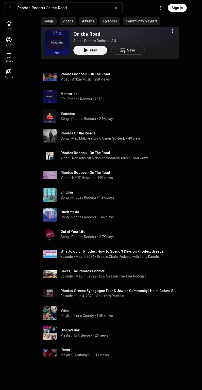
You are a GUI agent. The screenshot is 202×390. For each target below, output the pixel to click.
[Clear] (116, 8)
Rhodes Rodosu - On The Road (85, 74)
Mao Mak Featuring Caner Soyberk (98, 138)
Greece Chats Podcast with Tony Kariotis (128, 257)
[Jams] (112, 352)
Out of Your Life (73, 232)
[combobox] (69, 8)
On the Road (86, 34)
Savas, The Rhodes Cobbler (83, 271)
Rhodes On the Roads (78, 133)
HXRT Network (83, 178)
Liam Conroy (84, 316)
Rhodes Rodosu (96, 41)
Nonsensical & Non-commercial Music (101, 158)
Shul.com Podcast (110, 296)
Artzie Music (82, 79)
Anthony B (82, 355)
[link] (9, 26)
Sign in (177, 8)
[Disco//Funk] (112, 333)
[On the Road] (57, 43)
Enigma (67, 192)
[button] (57, 43)
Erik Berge (82, 335)
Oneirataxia (70, 212)
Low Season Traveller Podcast (122, 276)
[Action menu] (172, 31)
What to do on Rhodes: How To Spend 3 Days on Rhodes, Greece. (112, 251)
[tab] (49, 21)
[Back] (11, 8)
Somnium (68, 113)
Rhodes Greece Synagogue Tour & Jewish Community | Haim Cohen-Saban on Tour (119, 291)
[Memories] (112, 96)
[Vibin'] (112, 313)
